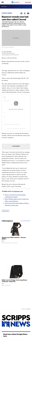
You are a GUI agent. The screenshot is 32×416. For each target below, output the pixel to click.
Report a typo (6, 210)
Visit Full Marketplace (25, 220)
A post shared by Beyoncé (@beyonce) (16, 128)
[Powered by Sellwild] (28, 309)
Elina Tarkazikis (7, 51)
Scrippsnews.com (18, 191)
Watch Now (27, 2)
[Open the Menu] (2, 2)
